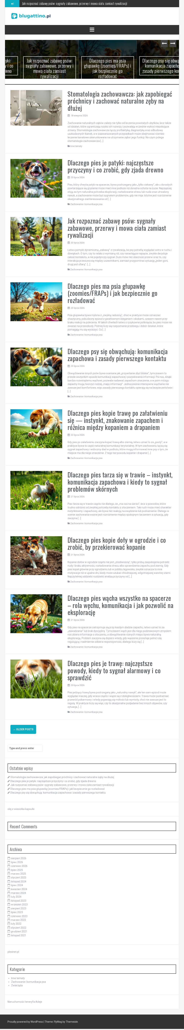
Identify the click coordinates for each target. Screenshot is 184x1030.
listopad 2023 (18, 900)
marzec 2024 (18, 893)
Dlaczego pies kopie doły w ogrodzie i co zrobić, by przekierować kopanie (117, 543)
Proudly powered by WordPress (25, 1021)
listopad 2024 (18, 881)
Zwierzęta (17, 985)
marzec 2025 (18, 873)
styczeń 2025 (18, 877)
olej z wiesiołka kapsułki (21, 809)
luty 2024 (16, 896)
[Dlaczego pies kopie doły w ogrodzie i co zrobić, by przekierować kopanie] (36, 555)
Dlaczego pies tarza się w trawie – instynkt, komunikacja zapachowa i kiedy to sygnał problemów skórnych (120, 481)
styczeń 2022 (18, 927)
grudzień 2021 (19, 931)
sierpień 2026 (18, 858)
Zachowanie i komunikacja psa (86, 204)
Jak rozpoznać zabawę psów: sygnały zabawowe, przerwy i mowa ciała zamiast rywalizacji (34, 68)
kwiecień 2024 (19, 889)
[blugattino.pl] (30, 15)
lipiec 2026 (17, 862)
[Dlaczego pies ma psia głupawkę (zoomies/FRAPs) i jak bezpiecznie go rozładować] (36, 301)
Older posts (23, 729)
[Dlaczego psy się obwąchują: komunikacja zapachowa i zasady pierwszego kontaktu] (36, 366)
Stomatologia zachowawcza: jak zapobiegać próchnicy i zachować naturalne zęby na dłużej (120, 101)
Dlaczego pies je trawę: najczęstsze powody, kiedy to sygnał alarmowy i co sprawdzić (114, 670)
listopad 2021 (18, 935)
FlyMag (58, 1021)
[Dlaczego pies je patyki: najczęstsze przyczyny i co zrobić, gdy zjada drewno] (36, 178)
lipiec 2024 (17, 885)
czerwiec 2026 (19, 866)
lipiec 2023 (17, 912)
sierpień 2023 (18, 908)
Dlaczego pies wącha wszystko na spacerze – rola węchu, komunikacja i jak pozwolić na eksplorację (121, 605)
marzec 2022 (18, 920)
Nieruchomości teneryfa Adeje (25, 1001)
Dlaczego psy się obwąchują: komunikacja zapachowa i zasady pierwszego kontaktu (150, 65)
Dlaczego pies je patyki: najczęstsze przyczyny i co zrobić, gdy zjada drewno (116, 166)
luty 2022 (16, 923)
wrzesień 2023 (19, 904)
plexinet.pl (13, 951)
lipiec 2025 (17, 870)
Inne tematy (76, 146)
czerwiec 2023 (19, 916)
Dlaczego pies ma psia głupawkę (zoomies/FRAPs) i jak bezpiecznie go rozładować (71, 3)
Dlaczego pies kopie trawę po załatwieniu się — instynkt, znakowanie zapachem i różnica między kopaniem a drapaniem (118, 420)
